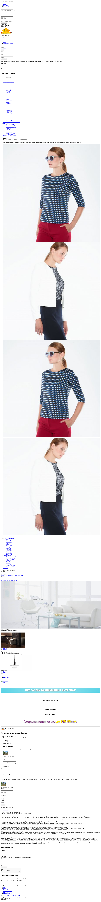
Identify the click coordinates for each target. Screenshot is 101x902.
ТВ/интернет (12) (10, 134)
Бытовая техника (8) (11, 125)
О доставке (6, 6)
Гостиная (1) (9, 91)
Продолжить (3, 58)
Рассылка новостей (7, 893)
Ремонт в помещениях (8, 82)
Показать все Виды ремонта (9, 135)
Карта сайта (6, 889)
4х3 (3, 798)
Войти (4, 42)
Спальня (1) (9, 111)
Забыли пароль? (4, 48)
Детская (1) (8, 92)
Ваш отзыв (3, 856)
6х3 (3, 799)
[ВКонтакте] (1, 729)
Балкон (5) (8, 89)
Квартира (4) (9, 120)
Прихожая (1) (9, 110)
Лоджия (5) (8, 103)
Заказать (3, 805)
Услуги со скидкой (7, 891)
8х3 (3, 800)
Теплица (3, 796)
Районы (5, 888)
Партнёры (5, 892)
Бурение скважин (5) (11, 124)
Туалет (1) (8, 112)
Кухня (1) (8, 102)
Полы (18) (8, 130)
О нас (4, 4)
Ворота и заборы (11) (11, 127)
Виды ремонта (6, 123)
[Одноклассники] (3, 729)
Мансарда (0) (9, 113)
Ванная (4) (8, 90)
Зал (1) (7, 99)
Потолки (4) (9, 132)
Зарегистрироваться (8, 43)
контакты (5, 137)
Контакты (5, 5)
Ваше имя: (3, 850)
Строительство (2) (10, 133)
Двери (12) (8, 128)
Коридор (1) (9, 100)
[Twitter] (4, 729)
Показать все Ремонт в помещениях (11, 122)
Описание (5, 810)
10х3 (3, 802)
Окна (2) (8, 129)
